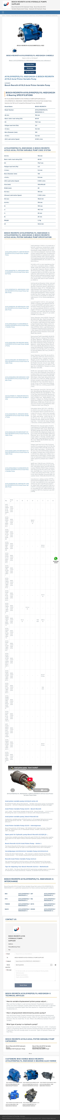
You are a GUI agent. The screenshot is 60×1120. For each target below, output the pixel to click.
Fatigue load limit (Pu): (12, 125)
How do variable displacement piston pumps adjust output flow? (27, 1002)
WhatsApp (30, 68)
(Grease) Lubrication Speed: (13, 195)
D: (5, 206)
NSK (6, 894)
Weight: (6, 220)
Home (3, 15)
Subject (8, 961)
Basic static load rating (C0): (14, 118)
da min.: (6, 202)
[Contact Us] (56, 560)
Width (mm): (8, 188)
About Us (4, 1116)
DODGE (33, 909)
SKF (32, 894)
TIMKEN (7, 904)
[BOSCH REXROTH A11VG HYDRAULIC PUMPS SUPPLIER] (6, 4)
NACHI (7, 909)
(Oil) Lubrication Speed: (12, 139)
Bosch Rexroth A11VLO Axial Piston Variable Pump (23, 15)
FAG (32, 899)
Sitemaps (22, 1116)
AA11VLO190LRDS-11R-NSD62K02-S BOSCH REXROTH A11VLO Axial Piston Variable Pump (17, 361)
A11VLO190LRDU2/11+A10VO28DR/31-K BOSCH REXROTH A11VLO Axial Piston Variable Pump (17, 325)
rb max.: (7, 129)
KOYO (32, 904)
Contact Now (30, 64)
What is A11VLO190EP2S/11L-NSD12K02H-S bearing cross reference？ (30, 60)
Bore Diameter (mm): (11, 132)
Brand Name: (9, 106)
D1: (5, 122)
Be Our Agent (30, 72)
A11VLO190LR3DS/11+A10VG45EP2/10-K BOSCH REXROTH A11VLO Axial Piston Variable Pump (17, 469)
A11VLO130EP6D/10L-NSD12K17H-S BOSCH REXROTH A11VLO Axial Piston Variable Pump (17, 485)
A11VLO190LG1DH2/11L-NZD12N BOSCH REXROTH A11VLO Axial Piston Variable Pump (17, 253)
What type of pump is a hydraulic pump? (22, 1024)
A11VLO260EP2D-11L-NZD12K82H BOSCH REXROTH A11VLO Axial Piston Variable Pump (17, 272)
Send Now (23, 985)
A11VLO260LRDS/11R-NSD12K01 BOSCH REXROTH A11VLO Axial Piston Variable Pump (17, 344)
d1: (5, 224)
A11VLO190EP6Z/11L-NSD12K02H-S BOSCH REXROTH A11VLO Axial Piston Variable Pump (17, 291)
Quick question (7, 966)
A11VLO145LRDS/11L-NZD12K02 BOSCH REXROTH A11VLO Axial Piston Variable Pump (17, 415)
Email (8, 954)
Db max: (6, 199)
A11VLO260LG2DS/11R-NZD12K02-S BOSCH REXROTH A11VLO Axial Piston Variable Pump (17, 452)
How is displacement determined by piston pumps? (26, 1013)
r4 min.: (7, 136)
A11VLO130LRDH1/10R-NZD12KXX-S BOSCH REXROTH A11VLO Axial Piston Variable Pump (17, 378)
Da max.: (7, 192)
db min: (7, 115)
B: (5, 217)
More (30, 1053)
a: (4, 210)
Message (8, 970)
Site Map (17, 1116)
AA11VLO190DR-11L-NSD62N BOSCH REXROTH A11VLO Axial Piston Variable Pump (17, 397)
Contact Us (11, 1116)
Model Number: (9, 110)
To (7, 957)
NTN (6, 899)
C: (4, 213)
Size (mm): (7, 184)
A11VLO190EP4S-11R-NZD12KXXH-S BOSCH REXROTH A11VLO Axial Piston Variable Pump (17, 308)
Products (8, 15)
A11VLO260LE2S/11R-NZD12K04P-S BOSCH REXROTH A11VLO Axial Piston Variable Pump (17, 433)
